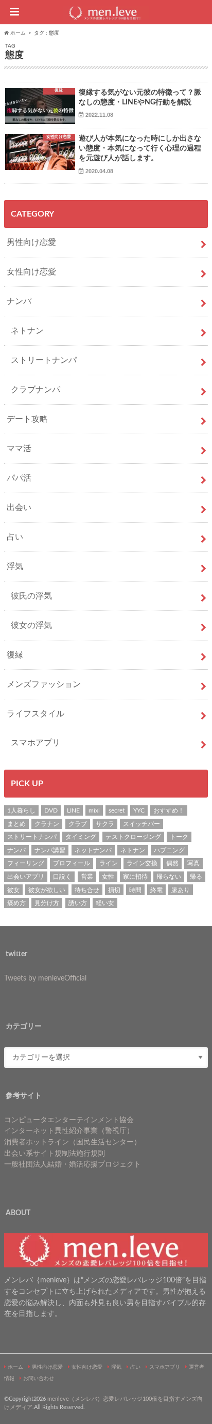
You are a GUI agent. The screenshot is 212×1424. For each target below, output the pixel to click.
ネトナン (27, 331)
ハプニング (169, 850)
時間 (135, 890)
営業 (87, 877)
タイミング (80, 837)
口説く (62, 877)
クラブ (77, 824)
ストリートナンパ (44, 360)
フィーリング (25, 863)
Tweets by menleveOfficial (45, 978)
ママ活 (19, 449)
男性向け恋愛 (31, 242)
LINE (73, 810)
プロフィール (71, 863)
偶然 (172, 863)
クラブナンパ (35, 390)
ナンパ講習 (49, 850)
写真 (193, 863)
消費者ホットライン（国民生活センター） (72, 1142)
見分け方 (46, 903)
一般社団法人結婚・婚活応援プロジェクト (72, 1164)
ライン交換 (142, 863)
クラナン (46, 824)
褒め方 (16, 903)
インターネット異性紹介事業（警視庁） (69, 1131)
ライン (108, 863)
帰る (196, 877)
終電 (156, 890)
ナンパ (19, 301)
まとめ (16, 824)
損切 (114, 890)
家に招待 (135, 877)
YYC (139, 810)
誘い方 (77, 903)
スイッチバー (141, 824)
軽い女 (105, 903)
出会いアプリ (25, 877)
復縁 (15, 655)
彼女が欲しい (46, 890)
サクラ (105, 824)
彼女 (13, 890)
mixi (94, 810)
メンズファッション (44, 684)
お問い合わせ (38, 1378)
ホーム (15, 1367)
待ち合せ (87, 890)
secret (117, 810)
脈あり (180, 890)
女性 (108, 877)
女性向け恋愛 (31, 272)
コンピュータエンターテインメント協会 (69, 1120)
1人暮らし (21, 810)
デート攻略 (27, 419)
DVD (51, 810)
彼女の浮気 (31, 625)
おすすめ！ (168, 810)
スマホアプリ (35, 743)
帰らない (168, 877)
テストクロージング (133, 837)
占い (15, 537)
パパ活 (19, 478)
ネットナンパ (93, 850)
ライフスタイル (35, 714)
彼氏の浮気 (31, 596)
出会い (19, 507)
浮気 (15, 566)
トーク (179, 837)
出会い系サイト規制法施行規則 (54, 1153)
